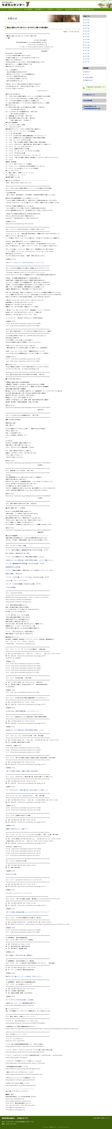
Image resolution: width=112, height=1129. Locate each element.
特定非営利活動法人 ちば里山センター (15, 1118)
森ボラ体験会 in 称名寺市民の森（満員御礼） (19, 955)
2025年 (87, 23)
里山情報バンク (40, 9)
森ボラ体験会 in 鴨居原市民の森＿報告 (17, 553)
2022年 (87, 31)
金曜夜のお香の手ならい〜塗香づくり (17, 829)
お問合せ (50, 9)
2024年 (87, 25)
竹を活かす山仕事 (11, 874)
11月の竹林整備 (10, 587)
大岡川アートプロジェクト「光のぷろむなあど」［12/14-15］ (25, 262)
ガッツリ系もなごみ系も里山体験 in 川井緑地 (19, 1000)
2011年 (87, 62)
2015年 (87, 50)
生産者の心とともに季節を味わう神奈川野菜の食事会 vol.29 (25, 730)
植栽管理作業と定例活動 (13, 567)
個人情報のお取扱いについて (102, 1118)
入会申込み (59, 9)
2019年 (87, 39)
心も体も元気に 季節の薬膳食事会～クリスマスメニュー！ (23, 711)
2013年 (87, 56)
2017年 (87, 45)
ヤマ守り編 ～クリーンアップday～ (17, 580)
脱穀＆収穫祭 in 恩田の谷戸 (14, 574)
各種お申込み (89, 80)
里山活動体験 (88, 100)
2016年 (87, 48)
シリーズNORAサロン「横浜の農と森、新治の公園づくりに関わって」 (27, 790)
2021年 (87, 34)
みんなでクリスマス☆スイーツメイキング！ (19, 893)
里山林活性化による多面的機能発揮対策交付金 (79, 9)
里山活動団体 (28, 9)
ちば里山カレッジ (89, 95)
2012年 (87, 59)
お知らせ (87, 72)
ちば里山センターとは (14, 9)
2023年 (87, 28)
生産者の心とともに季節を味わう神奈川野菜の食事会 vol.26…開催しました (29, 560)
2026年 (87, 20)
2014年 (87, 53)
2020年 (87, 36)
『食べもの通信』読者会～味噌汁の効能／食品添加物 (22, 771)
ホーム (3, 9)
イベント (87, 74)
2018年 (87, 42)
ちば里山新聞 (89, 77)
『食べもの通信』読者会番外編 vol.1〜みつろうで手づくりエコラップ (27, 912)
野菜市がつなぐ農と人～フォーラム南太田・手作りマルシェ (24, 976)
